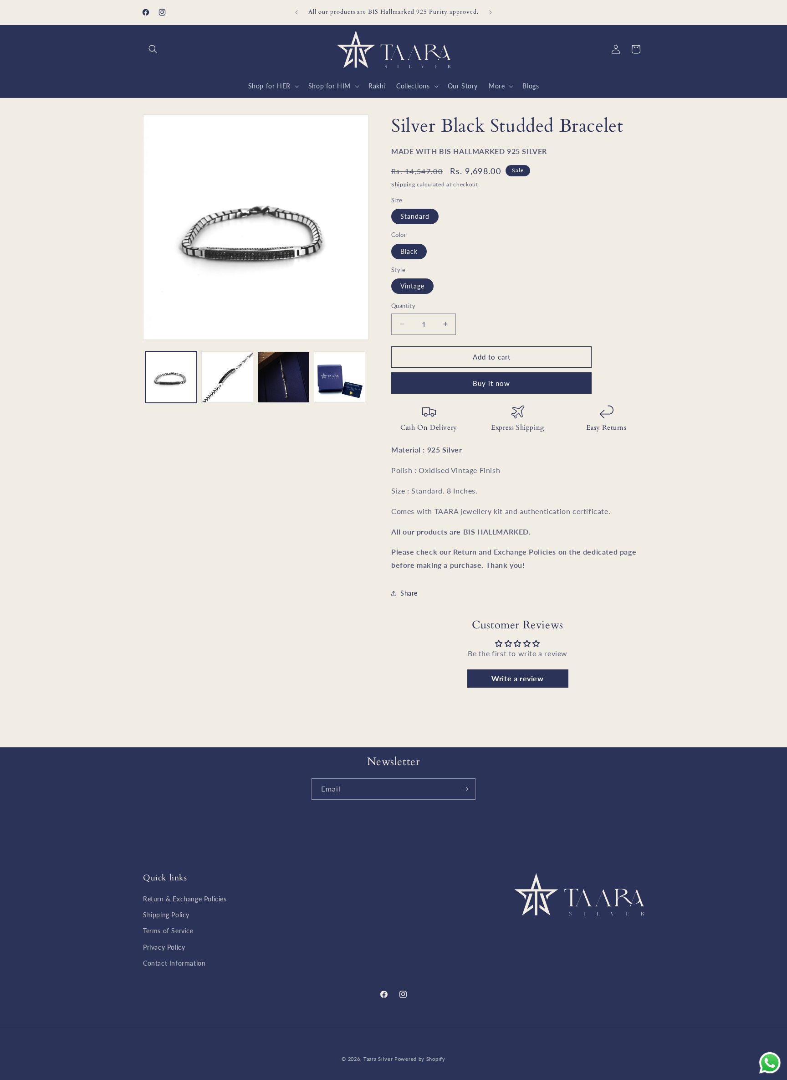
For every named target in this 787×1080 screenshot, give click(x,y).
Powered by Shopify (419, 1059)
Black (409, 251)
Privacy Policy (164, 947)
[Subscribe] (465, 789)
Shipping (403, 184)
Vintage (412, 286)
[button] (153, 49)
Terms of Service (168, 931)
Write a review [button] (517, 678)
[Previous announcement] (296, 12)
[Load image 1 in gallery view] (171, 377)
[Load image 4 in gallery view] (339, 377)
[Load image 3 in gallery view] (283, 377)
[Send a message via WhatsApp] (769, 1062)
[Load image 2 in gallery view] (227, 377)
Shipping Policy (166, 915)
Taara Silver (378, 1059)
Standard (414, 216)
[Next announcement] (490, 12)
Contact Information (174, 963)
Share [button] (409, 593)
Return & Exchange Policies (185, 899)
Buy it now (491, 383)
